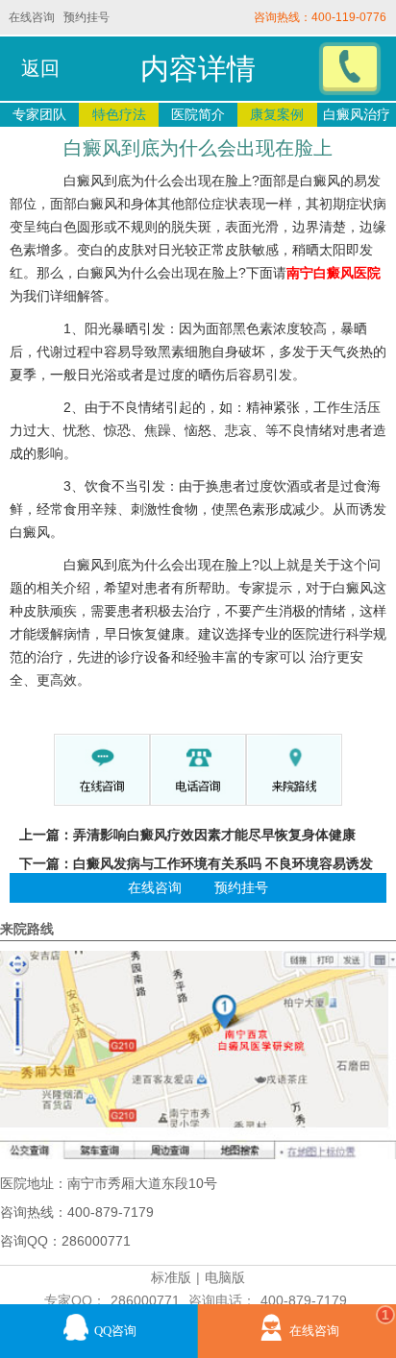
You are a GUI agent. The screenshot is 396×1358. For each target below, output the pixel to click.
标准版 (171, 1277)
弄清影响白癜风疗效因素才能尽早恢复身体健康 (214, 834)
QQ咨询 (115, 1331)
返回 (40, 68)
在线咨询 (32, 17)
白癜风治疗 (356, 114)
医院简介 (198, 114)
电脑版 (225, 1277)
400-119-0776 (348, 17)
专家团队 (39, 114)
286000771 (145, 1300)
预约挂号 (86, 17)
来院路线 (27, 928)
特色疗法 (119, 114)
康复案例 (277, 114)
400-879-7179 (303, 1300)
